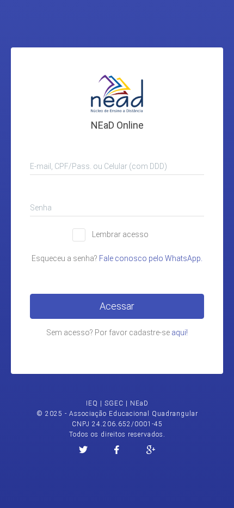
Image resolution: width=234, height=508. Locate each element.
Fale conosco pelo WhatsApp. (150, 258)
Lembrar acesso (120, 234)
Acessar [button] (117, 306)
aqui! (179, 332)
